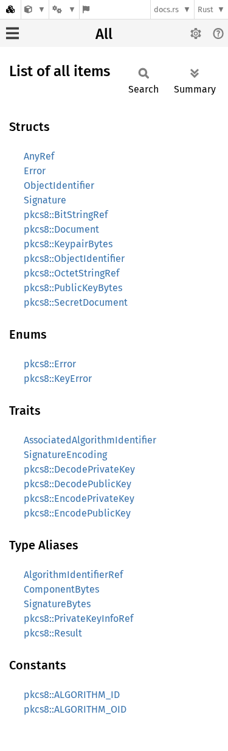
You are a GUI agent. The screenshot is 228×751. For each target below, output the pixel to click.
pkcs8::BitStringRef (66, 214)
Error (35, 171)
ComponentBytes (61, 589)
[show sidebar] (12, 33)
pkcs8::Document (61, 229)
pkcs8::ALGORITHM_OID (75, 709)
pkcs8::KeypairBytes (68, 244)
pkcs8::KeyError (58, 378)
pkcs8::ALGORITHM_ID (72, 694)
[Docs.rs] (10, 9)
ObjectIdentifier (59, 185)
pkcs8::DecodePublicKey (77, 484)
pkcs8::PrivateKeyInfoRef (78, 618)
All (103, 34)
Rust (205, 9)
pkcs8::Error (50, 364)
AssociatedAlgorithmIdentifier (90, 440)
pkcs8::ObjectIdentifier (74, 258)
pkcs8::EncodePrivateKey (79, 498)
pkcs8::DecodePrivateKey (79, 469)
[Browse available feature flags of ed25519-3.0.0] (86, 9)
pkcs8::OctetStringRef (71, 273)
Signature (45, 200)
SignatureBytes (57, 604)
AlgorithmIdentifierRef (73, 574)
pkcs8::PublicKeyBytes (73, 288)
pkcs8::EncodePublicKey (77, 513)
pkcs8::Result (53, 633)
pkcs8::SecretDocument (76, 302)
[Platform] (63, 9)
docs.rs (166, 9)
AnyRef (39, 156)
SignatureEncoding (65, 454)
